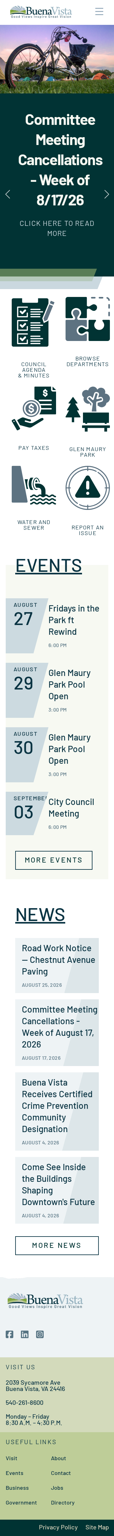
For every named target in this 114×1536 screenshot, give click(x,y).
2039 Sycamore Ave (33, 1383)
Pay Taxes (33, 448)
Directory (63, 1503)
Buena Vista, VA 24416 (35, 1389)
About (58, 1459)
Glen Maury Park (87, 452)
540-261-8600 (24, 1403)
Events (14, 1474)
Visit (11, 1459)
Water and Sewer (33, 525)
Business (17, 1488)
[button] (106, 194)
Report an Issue (88, 531)
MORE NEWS (57, 1246)
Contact (61, 1474)
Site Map (97, 1528)
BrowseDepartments (87, 362)
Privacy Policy (58, 1528)
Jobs (57, 1488)
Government (21, 1503)
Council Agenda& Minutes (34, 370)
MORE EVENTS (54, 860)
